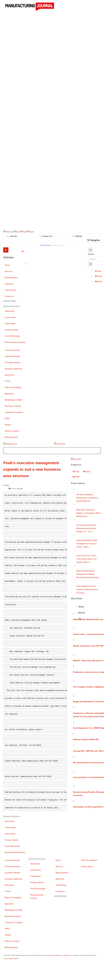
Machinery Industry (13, 406)
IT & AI (7, 381)
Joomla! (65, 955)
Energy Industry (11, 330)
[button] (8, 231)
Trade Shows (10, 290)
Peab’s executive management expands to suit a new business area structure (32, 469)
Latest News (10, 323)
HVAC (7, 418)
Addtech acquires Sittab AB (85, 739)
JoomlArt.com (57, 955)
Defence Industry (12, 431)
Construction (10, 317)
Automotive (9, 311)
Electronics (9, 375)
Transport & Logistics (14, 412)
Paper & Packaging (13, 387)
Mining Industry (11, 437)
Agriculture (9, 393)
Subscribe (9, 284)
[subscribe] (76, 459)
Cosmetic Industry (12, 362)
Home (7, 265)
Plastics (8, 425)
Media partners (11, 277)
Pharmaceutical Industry (15, 342)
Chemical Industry (12, 356)
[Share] (90, 264)
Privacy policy (87, 866)
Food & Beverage (12, 336)
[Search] (90, 250)
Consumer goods (12, 350)
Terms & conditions (89, 860)
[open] (22, 251)
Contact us (9, 296)
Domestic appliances (13, 369)
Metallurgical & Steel (13, 400)
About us (8, 271)
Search (91, 254)
